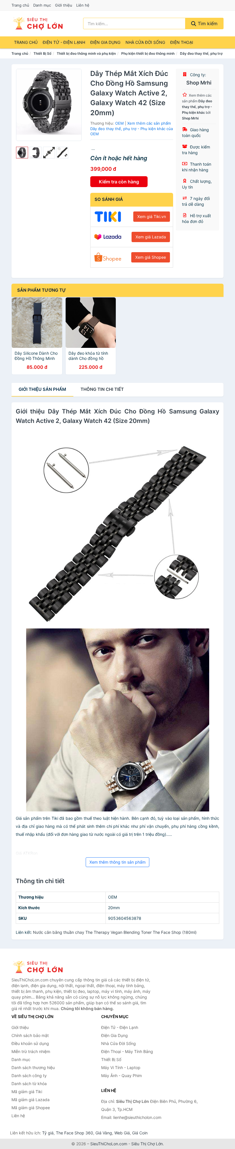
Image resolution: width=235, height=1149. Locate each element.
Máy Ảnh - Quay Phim (121, 1075)
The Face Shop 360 (74, 1132)
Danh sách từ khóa (29, 1083)
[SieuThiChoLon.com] (37, 23)
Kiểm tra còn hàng (119, 182)
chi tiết (102, 389)
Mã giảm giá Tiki (26, 1091)
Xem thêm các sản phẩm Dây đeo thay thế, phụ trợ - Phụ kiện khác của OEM (131, 128)
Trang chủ (20, 5)
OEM (119, 123)
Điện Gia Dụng (105, 42)
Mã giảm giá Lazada (30, 1099)
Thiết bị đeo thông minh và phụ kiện (86, 53)
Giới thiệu (63, 5)
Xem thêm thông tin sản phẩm (117, 862)
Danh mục (42, 5)
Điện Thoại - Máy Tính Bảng (127, 1051)
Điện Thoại (181, 42)
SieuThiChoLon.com (108, 1143)
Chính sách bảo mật (30, 1035)
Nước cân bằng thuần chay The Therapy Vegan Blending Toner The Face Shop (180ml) (115, 932)
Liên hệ (82, 5)
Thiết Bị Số (42, 53)
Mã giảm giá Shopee (30, 1107)
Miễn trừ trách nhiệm (30, 1051)
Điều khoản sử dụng (30, 1043)
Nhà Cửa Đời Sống (145, 42)
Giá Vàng (103, 1132)
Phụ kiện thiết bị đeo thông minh (148, 53)
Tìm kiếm (207, 23)
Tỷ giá (48, 1132)
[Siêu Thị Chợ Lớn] (40, 967)
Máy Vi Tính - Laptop (120, 1067)
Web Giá (122, 1132)
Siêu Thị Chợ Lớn (147, 1143)
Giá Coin (140, 1132)
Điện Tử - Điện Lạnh (64, 42)
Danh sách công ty (29, 1075)
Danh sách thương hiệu (33, 1067)
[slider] (22, 153)
